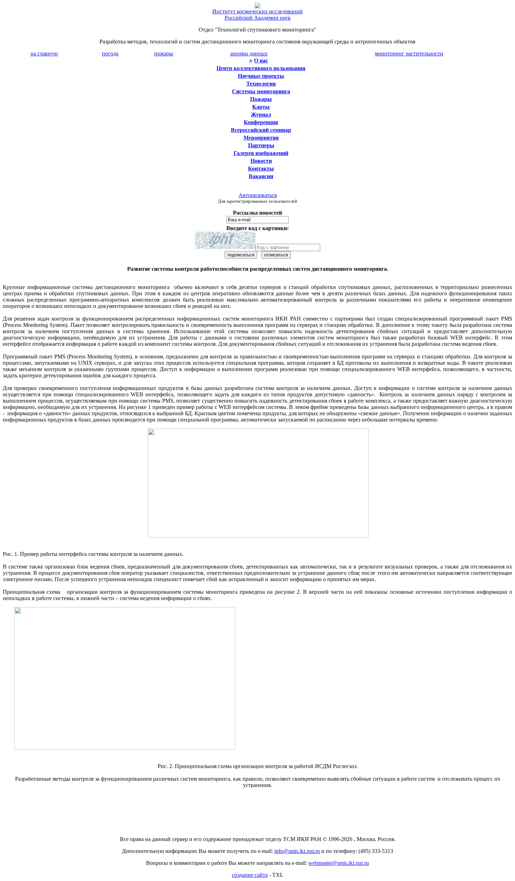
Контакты (261, 169)
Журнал (261, 114)
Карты (261, 107)
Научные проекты (261, 76)
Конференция (261, 122)
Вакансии (261, 176)
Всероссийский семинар (261, 130)
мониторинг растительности (409, 53)
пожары (163, 53)
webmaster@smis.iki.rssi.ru (338, 863)
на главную (44, 53)
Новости (261, 161)
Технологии (261, 84)
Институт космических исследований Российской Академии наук (257, 14)
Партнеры (261, 145)
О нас (261, 60)
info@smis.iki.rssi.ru (297, 851)
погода (110, 53)
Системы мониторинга (261, 91)
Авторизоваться (258, 195)
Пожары (261, 99)
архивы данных (249, 53)
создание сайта (250, 875)
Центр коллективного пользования (261, 68)
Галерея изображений (261, 153)
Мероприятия (261, 138)
